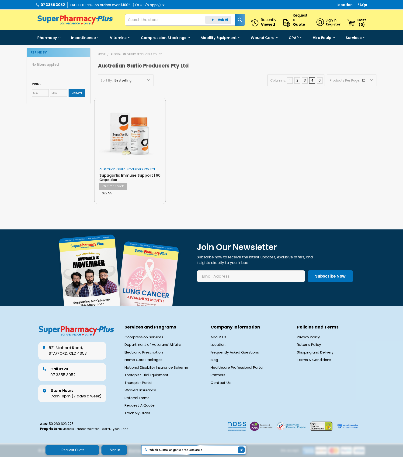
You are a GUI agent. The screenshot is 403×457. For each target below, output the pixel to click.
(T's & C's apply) (147, 4)
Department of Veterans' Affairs (153, 344)
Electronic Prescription (144, 352)
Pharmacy (47, 37)
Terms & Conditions (314, 359)
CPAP (294, 37)
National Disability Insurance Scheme (156, 367)
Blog (214, 359)
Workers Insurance (140, 390)
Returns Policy (309, 344)
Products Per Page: (345, 80)
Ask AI (223, 19)
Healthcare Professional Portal (237, 367)
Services (354, 37)
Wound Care (262, 37)
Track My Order (137, 413)
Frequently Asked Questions (235, 352)
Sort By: (107, 80)
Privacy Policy (308, 337)
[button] (58, 84)
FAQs (362, 4)
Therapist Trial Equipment (147, 375)
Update (77, 93)
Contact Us (221, 382)
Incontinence (83, 37)
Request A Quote (140, 405)
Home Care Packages (144, 359)
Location (345, 4)
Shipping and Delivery (315, 352)
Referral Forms (137, 398)
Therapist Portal (138, 382)
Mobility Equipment (219, 37)
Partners (218, 375)
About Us (218, 337)
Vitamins (118, 37)
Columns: (278, 80)
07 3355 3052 (53, 4)
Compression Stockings (163, 37)
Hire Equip (322, 37)
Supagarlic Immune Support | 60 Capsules (129, 177)
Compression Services (144, 337)
